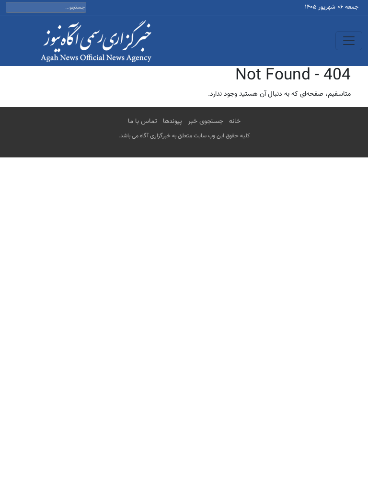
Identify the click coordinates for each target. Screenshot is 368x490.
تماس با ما (142, 121)
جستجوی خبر (205, 121)
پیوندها (172, 121)
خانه (235, 121)
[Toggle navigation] (348, 40)
